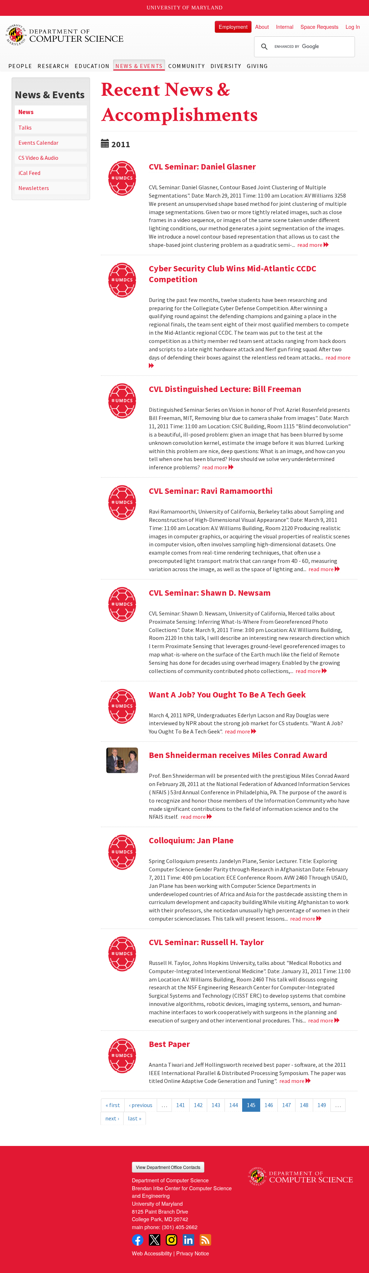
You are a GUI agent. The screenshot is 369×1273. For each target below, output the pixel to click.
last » (134, 1118)
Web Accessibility (152, 1253)
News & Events (139, 65)
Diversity (225, 65)
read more (310, 244)
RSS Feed (205, 1240)
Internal (284, 26)
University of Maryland (185, 7)
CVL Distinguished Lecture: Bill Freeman (225, 388)
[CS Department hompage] (300, 1174)
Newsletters (33, 187)
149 (321, 1105)
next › (112, 1118)
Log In (353, 26)
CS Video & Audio (38, 157)
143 (216, 1105)
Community (186, 65)
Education (92, 65)
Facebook (137, 1240)
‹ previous (140, 1105)
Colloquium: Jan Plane (191, 840)
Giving (257, 65)
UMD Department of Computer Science (64, 34)
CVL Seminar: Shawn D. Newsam (210, 592)
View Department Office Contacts (168, 1167)
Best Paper (169, 1043)
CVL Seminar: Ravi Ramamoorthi (211, 490)
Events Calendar (38, 142)
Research (53, 65)
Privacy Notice (192, 1253)
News (26, 112)
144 (233, 1105)
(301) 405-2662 (179, 1227)
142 (198, 1105)
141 (180, 1105)
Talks (25, 127)
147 (286, 1105)
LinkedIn (188, 1240)
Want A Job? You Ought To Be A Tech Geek (227, 694)
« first (113, 1105)
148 (304, 1105)
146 (268, 1105)
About (262, 26)
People (20, 65)
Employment (233, 26)
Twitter (154, 1240)
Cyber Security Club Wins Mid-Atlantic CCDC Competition (232, 274)
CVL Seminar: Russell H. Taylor (206, 942)
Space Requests (319, 26)
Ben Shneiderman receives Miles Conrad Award (238, 754)
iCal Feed (29, 172)
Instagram (171, 1240)
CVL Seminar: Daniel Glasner (202, 166)
